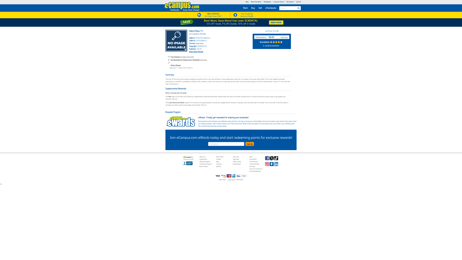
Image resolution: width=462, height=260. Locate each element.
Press (251, 157)
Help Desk (236, 159)
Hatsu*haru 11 (173, 68)
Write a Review (176, 65)
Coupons (219, 164)
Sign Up (250, 144)
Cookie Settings (254, 164)
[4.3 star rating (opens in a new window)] (276, 42)
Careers (218, 159)
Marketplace (267, 2)
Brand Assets (203, 166)
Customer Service (279, 2)
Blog (247, 2)
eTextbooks (270, 8)
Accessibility (203, 159)
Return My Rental (256, 2)
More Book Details (196, 52)
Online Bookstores (255, 171)
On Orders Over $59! (182, 57)
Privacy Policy (253, 161)
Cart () (298, 2)
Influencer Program (205, 164)
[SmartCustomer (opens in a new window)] (271, 46)
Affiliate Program (204, 161)
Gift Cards (236, 157)
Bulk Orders (219, 157)
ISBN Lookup (237, 161)
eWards (218, 166)
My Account (290, 2)
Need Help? (222, 180)
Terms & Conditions (255, 169)
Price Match (253, 159)
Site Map (252, 166)
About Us (202, 157)
